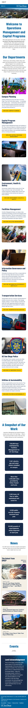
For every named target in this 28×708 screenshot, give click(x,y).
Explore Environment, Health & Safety (14, 198)
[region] (14, 13)
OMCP (4, 2)
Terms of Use (15, 702)
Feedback (21, 702)
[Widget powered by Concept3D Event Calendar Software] (14, 650)
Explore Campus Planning (11, 110)
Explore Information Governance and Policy (14, 285)
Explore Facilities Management (13, 221)
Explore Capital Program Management (14, 136)
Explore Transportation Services (13, 309)
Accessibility (3, 702)
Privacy (9, 702)
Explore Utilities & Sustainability (13, 394)
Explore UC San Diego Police (12, 370)
